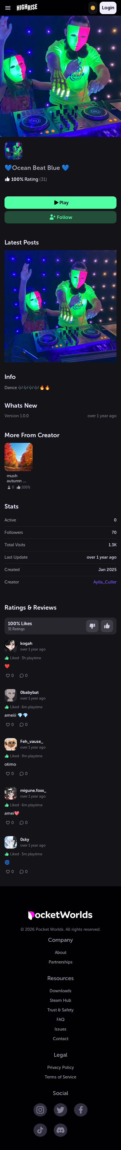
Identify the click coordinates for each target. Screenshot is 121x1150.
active (10, 520)
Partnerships (61, 962)
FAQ (60, 1019)
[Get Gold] (92, 8)
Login (108, 7)
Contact (60, 1038)
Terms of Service (60, 1077)
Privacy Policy (60, 1067)
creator (12, 582)
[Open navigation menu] (8, 8)
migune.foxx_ (33, 790)
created (12, 569)
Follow (64, 217)
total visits (15, 544)
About (60, 952)
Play (64, 202)
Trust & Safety (60, 1010)
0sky (24, 839)
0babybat (29, 692)
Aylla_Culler (104, 582)
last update (16, 557)
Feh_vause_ (31, 741)
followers (14, 532)
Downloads (60, 990)
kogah (26, 643)
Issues (60, 1029)
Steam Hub (60, 1000)
